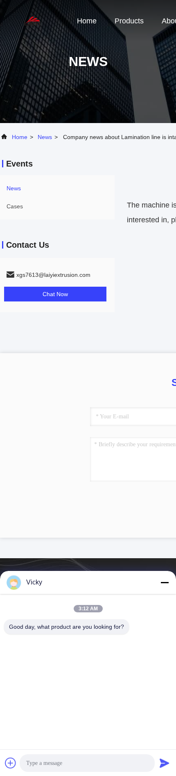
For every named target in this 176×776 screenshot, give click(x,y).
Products (129, 21)
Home (87, 21)
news (45, 137)
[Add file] (10, 763)
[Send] (164, 763)
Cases (15, 206)
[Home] (32, 20)
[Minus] (164, 582)
